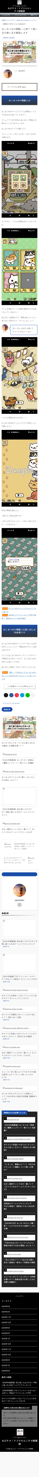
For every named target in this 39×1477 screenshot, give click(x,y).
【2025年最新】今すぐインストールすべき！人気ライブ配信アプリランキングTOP (19, 977)
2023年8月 (6, 1328)
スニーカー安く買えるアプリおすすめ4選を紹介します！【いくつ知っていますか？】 (19, 1074)
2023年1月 (6, 1338)
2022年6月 (6, 1370)
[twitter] (6, 695)
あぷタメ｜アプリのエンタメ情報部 (19, 10)
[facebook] (11, 695)
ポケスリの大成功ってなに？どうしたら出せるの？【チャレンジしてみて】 (19, 997)
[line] (27, 695)
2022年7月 (6, 1365)
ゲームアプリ (6, 15)
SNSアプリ (34, 15)
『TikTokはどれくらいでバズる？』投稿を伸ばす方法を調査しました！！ (19, 1244)
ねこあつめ (16, 703)
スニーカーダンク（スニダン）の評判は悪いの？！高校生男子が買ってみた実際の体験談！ (19, 1279)
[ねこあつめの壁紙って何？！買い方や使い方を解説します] (22, 695)
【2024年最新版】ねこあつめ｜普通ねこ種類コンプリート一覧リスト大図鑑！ (19, 1128)
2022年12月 (6, 1344)
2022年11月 (6, 1349)
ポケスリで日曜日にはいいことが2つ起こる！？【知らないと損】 (19, 1016)
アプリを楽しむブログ (19, 1437)
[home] (15, 74)
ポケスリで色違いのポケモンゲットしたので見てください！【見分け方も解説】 (19, 1035)
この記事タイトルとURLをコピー (20, 686)
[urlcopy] (33, 695)
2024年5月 (6, 1306)
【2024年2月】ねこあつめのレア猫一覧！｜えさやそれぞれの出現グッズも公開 (19, 1226)
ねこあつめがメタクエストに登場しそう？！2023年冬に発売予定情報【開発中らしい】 (19, 1096)
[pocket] (17, 695)
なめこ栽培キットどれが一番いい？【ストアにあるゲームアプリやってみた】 (19, 1054)
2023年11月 (6, 1317)
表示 (23, 87)
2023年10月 (6, 1322)
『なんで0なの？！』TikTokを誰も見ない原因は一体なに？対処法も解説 (19, 1261)
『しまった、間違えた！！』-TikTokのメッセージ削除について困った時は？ (19, 1167)
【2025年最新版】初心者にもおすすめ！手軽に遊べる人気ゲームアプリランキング (18, 812)
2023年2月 (6, 1333)
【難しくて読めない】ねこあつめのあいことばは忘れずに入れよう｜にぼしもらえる (19, 675)
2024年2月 (6, 1311)
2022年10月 (6, 1354)
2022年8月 (6, 1360)
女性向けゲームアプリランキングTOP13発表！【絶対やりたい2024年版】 (19, 1206)
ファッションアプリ (20, 15)
